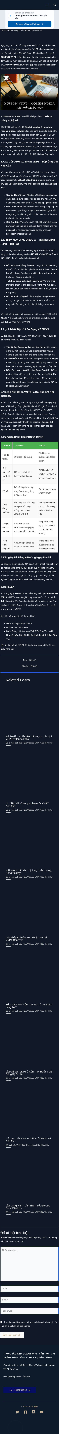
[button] (55, 5)
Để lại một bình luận (10, 30)
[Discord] (33, 1412)
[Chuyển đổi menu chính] (47, 4)
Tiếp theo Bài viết (30, 666)
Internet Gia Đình (38, 1145)
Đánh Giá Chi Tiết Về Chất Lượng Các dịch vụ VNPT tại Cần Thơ (29, 737)
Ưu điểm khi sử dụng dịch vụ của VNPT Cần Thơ (27, 804)
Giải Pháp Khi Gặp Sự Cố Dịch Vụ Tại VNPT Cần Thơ (26, 939)
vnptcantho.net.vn (23, 623)
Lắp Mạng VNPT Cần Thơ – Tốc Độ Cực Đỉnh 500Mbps (28, 1207)
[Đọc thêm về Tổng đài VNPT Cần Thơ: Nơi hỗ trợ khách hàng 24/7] (29, 977)
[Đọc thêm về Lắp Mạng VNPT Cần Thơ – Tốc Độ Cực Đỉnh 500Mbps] (29, 1178)
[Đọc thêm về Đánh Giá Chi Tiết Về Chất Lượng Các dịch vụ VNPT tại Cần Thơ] (29, 709)
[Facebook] (25, 1412)
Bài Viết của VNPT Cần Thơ (36, 743)
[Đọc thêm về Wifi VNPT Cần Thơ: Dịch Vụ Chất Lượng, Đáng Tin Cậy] (29, 843)
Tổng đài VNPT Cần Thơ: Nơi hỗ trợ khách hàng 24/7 (29, 1006)
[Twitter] (17, 1412)
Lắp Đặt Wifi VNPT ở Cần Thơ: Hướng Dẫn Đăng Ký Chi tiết (29, 1073)
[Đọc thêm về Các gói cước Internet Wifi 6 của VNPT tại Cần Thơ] (29, 1111)
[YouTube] (41, 1412)
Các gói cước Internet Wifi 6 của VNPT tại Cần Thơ (28, 1140)
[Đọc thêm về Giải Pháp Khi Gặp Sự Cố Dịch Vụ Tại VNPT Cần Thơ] (29, 910)
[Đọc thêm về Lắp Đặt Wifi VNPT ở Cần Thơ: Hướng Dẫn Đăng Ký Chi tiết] (29, 1044)
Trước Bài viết (29, 660)
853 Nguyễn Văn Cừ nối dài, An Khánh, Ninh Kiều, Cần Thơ (31, 635)
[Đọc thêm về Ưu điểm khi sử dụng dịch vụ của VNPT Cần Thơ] (29, 776)
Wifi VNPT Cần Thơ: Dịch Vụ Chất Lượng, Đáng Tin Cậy (29, 871)
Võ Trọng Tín (26, 1365)
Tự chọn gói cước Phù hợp (28, 24)
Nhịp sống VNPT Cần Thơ (17, 1376)
